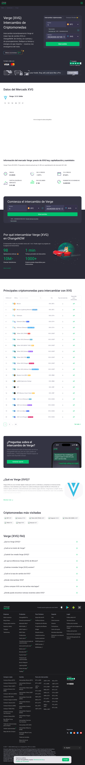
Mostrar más (7, 500)
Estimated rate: (52, 31)
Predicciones (22, 635)
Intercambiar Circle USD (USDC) (25, 697)
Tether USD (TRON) (23, 333)
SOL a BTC (38, 705)
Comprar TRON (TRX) (8, 708)
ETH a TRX (55, 701)
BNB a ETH (38, 699)
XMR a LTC (46, 692)
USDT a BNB (55, 686)
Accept (66, 759)
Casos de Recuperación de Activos (73, 637)
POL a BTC (55, 704)
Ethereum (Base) (23, 321)
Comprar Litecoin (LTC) (9, 702)
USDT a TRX (47, 680)
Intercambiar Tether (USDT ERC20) (26, 688)
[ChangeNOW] (4, 3)
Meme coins (22, 649)
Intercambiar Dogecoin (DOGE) (25, 711)
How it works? (7, 268)
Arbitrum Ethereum (25, 327)
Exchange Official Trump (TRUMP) (25, 733)
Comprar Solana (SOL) (9, 716)
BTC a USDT (38, 683)
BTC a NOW (55, 698)
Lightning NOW (23, 665)
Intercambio (62, 44)
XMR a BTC (38, 696)
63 (16, 424)
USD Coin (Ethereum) (24, 399)
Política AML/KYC (71, 617)
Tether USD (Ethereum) (24, 339)
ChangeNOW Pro (23, 617)
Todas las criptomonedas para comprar (9, 724)
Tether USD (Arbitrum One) (27, 369)
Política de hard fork (72, 631)
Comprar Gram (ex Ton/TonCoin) (8, 712)
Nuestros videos (7, 626)
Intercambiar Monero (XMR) (24, 702)
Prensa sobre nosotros (9, 623)
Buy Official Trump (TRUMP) (8, 720)
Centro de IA (22, 638)
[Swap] (78, 30)
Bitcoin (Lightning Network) (27, 309)
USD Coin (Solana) (24, 405)
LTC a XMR (46, 683)
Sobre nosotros (7, 617)
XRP (18, 387)
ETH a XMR (38, 690)
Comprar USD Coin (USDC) (10, 693)
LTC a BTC (46, 698)
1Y (19, 103)
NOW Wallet (22, 626)
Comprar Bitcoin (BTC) (9, 680)
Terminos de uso (71, 620)
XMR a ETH (47, 695)
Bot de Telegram (23, 662)
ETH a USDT (55, 692)
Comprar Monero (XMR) (9, 705)
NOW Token (22, 632)
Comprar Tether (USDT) (9, 686)
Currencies (10, 8)
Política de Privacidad (22, 761)
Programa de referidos (41, 623)
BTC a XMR (38, 680)
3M (16, 103)
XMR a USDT (45, 705)
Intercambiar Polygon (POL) (24, 716)
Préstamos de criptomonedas (23, 658)
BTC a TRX (55, 695)
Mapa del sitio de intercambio (23, 740)
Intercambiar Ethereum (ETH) (25, 684)
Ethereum (19, 315)
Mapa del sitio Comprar (9, 731)
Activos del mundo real (25, 646)
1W (8, 103)
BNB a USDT (47, 709)
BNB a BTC (46, 689)
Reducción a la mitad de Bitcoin (57, 636)
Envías (49, 22)
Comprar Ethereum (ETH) (9, 683)
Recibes (50, 34)
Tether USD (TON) (23, 357)
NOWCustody (38, 644)
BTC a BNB (46, 701)
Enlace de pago (23, 668)
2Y (22, 103)
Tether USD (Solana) (25, 351)
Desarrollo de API (39, 617)
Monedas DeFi (22, 652)
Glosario (53, 623)
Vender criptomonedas (9, 728)
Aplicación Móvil (23, 623)
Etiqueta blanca (39, 632)
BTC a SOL (54, 707)
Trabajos (5, 629)
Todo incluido (52, 29)
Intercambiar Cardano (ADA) (25, 707)
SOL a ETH (54, 680)
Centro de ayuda (55, 629)
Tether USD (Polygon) (25, 363)
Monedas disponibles (56, 632)
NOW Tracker (22, 629)
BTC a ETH (38, 702)
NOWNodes (38, 647)
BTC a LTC (54, 689)
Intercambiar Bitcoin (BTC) (26, 680)
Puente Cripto (22, 655)
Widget (37, 629)
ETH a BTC (38, 693)
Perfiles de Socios (39, 620)
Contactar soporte (18, 461)
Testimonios (6, 632)
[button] (72, 24)
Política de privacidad (72, 623)
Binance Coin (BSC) (23, 375)
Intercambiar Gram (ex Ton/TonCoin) (25, 721)
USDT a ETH (55, 683)
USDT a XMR (37, 687)
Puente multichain (40, 638)
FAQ (52, 617)
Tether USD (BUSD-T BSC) (25, 345)
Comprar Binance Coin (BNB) (9, 689)
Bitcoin (19, 303)
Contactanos (54, 626)
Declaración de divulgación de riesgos (74, 627)
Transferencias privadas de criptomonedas (26, 642)
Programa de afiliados (41, 626)
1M (12, 103)
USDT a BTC (38, 708)
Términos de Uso (38, 759)
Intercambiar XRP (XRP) (25, 725)
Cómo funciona (55, 620)
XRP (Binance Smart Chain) (25, 393)
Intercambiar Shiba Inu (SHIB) (25, 728)
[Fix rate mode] (64, 37)
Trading (21, 671)
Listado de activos (40, 635)
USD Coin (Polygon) (25, 417)
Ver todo (77, 424)
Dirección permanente (24, 620)
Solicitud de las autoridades (74, 634)
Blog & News (6, 620)
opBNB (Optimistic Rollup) (24, 381)
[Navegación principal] (81, 3)
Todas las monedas (24, 737)
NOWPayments (39, 641)
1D (5, 103)
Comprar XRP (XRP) (8, 696)
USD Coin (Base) (23, 411)
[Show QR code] (80, 607)
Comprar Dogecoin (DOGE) (10, 699)
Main (2, 8)
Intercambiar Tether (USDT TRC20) (26, 693)
